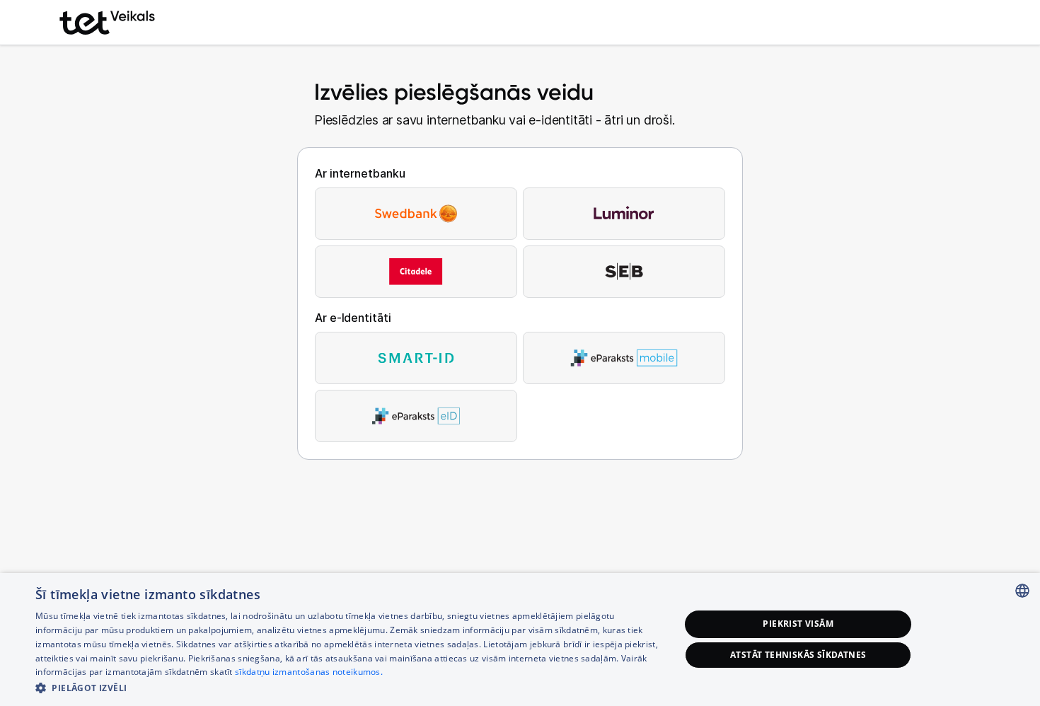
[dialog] (520, 639)
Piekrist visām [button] (798, 624)
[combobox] (1022, 591)
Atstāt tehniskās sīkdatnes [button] (798, 655)
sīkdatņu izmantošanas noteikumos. (309, 672)
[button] (348, 687)
